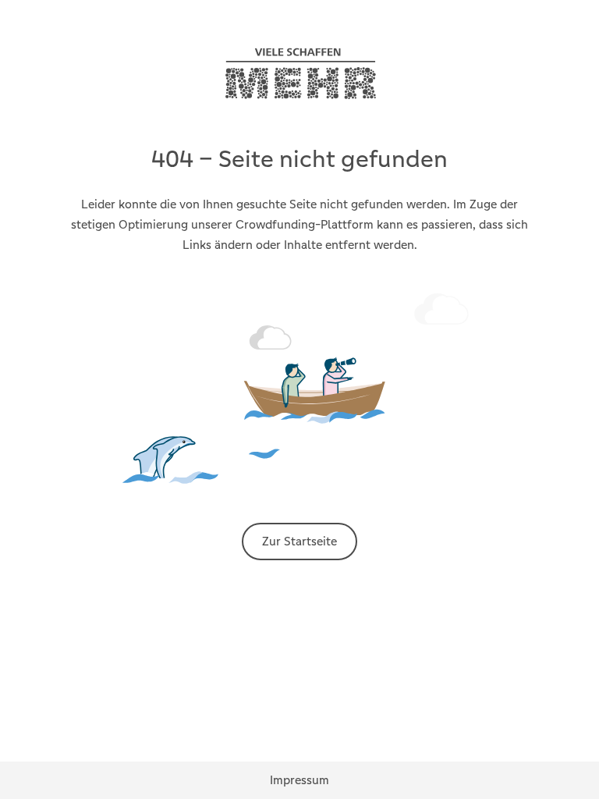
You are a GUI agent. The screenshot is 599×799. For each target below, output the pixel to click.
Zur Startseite (299, 541)
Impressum (299, 779)
